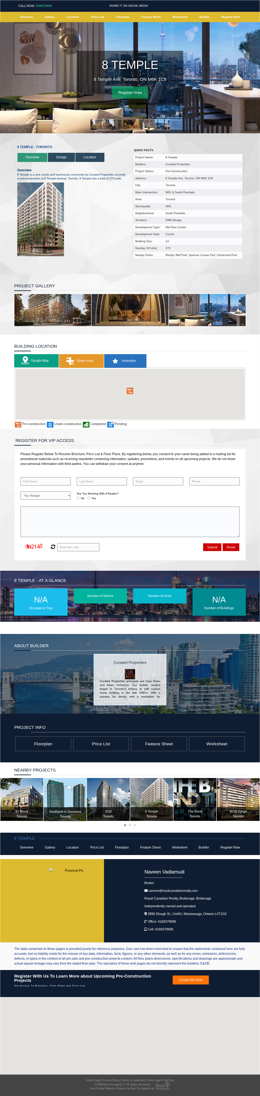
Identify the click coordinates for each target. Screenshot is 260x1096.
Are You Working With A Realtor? (98, 493)
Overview (26, 16)
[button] (130, 391)
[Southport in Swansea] (65, 799)
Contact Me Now (191, 980)
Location (73, 16)
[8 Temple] (151, 799)
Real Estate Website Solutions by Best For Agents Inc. (122, 1088)
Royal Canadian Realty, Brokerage (177, 898)
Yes (93, 498)
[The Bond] (194, 799)
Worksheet (180, 16)
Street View (84, 360)
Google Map (40, 360)
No (82, 498)
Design (61, 157)
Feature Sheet (151, 16)
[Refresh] (52, 547)
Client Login (154, 1080)
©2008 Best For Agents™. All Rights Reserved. (123, 1084)
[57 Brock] (21, 799)
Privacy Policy (111, 1080)
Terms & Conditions (133, 1080)
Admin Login (93, 1080)
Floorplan (122, 16)
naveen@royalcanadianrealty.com (173, 890)
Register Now (230, 16)
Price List (97, 16)
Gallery (50, 16)
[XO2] (108, 799)
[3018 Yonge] (238, 799)
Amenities (128, 360)
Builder (204, 16)
